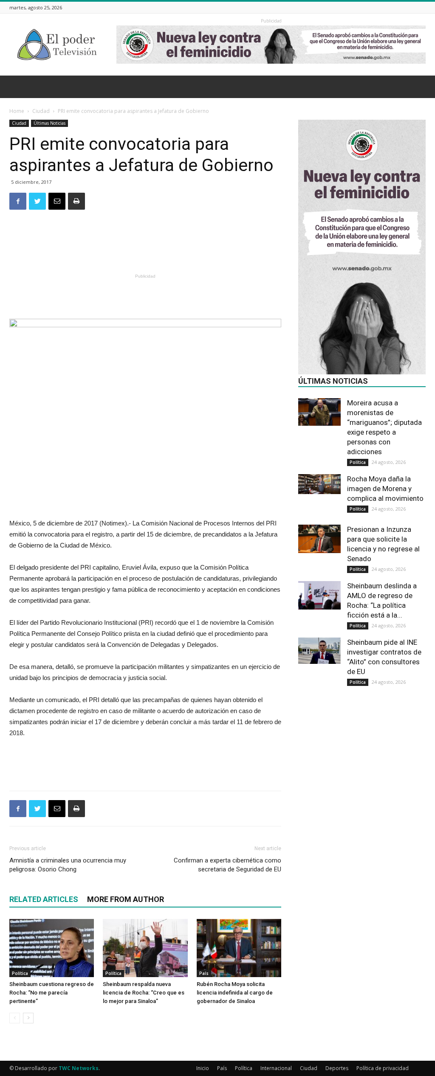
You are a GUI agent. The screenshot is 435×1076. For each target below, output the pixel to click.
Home (16, 111)
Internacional (276, 1068)
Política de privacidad (382, 1068)
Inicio (202, 1068)
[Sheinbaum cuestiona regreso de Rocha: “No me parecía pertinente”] (51, 948)
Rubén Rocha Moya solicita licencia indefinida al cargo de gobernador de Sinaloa (235, 992)
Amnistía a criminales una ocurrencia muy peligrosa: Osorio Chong (67, 865)
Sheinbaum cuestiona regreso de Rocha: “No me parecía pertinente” (51, 992)
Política (20, 973)
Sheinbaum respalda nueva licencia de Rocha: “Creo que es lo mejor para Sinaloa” (143, 992)
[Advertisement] (145, 249)
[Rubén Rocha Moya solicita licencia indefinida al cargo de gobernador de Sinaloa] (239, 948)
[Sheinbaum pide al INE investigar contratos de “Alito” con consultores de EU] (319, 651)
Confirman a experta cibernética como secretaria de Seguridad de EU (227, 865)
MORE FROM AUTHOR (125, 899)
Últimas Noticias (49, 123)
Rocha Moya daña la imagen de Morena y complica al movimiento (385, 489)
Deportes (336, 1068)
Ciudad (41, 111)
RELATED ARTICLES (43, 899)
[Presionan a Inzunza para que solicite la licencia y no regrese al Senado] (319, 539)
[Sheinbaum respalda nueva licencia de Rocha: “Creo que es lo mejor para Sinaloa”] (145, 948)
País (204, 973)
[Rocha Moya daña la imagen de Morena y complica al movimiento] (319, 484)
